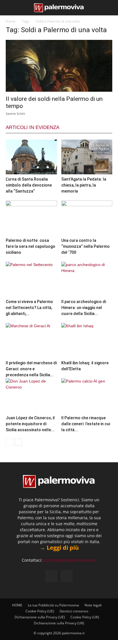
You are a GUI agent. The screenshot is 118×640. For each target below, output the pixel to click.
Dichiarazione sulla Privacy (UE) (40, 617)
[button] (9, 7)
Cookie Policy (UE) (39, 611)
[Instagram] (66, 576)
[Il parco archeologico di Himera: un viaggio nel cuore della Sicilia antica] (87, 279)
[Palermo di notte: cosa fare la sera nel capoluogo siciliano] (31, 218)
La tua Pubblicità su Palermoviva (53, 605)
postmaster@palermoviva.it (70, 560)
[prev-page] (9, 442)
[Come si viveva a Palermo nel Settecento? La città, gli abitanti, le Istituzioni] (31, 279)
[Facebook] (51, 576)
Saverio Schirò (15, 113)
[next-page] (18, 442)
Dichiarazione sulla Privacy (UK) (59, 623)
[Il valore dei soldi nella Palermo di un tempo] (59, 66)
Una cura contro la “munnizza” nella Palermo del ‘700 (85, 246)
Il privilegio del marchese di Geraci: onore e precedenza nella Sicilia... (31, 369)
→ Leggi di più (59, 547)
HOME (17, 605)
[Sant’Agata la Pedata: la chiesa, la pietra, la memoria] (87, 157)
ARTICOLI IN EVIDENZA (32, 127)
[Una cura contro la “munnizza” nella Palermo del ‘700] (87, 218)
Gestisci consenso (74, 611)
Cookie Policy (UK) (84, 617)
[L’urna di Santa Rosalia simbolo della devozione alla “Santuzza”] (31, 157)
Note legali (93, 605)
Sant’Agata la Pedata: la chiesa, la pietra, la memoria (83, 185)
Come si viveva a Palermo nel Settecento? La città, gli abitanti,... (29, 307)
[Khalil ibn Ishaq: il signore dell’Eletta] (87, 340)
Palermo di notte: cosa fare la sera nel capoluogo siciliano (30, 246)
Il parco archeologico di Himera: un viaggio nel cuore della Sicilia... (83, 307)
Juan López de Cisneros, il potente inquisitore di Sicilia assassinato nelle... (30, 424)
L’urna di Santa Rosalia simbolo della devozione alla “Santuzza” (29, 185)
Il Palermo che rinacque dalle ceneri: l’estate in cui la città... (85, 424)
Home (10, 21)
